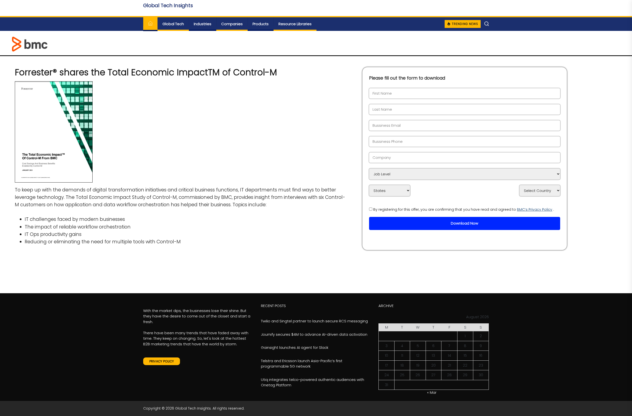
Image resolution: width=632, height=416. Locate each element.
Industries (202, 23)
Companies (232, 23)
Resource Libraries (295, 23)
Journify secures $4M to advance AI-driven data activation (314, 334)
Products (261, 23)
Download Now (464, 223)
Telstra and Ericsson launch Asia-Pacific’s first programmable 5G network (301, 363)
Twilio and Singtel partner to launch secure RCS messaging (314, 321)
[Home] (150, 24)
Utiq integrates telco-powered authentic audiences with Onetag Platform (312, 382)
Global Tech (173, 23)
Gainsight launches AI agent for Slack (294, 347)
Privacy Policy (161, 361)
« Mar (431, 392)
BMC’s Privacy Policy (534, 209)
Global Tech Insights (168, 5)
